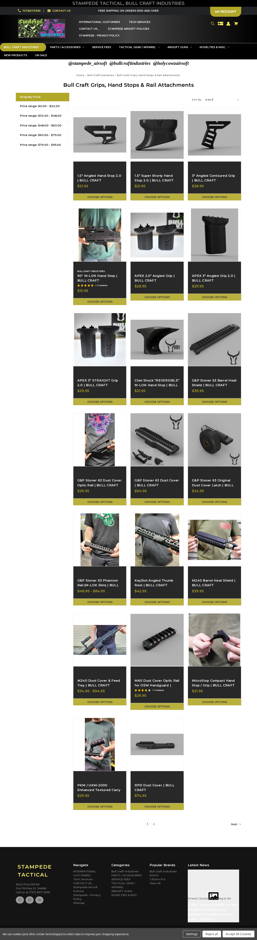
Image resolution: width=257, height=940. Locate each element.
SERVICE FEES (120, 879)
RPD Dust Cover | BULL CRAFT (154, 787)
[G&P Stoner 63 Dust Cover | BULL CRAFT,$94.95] (157, 439)
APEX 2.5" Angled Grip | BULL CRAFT (155, 278)
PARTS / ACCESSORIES (126, 875)
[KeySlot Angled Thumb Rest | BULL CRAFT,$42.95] (157, 539)
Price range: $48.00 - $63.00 (41, 125)
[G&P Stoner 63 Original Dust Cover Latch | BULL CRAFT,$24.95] (214, 439)
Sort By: (197, 99)
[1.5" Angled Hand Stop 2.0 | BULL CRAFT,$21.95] (99, 134)
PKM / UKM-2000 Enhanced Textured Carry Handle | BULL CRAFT (99, 789)
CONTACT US (61, 10)
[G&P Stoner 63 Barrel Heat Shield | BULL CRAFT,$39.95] (214, 339)
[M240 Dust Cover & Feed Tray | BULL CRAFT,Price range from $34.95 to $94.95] (99, 640)
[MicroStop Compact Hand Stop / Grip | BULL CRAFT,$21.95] (214, 640)
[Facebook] (30, 900)
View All (155, 883)
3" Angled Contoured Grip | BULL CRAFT (213, 178)
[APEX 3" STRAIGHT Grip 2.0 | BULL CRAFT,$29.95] (99, 339)
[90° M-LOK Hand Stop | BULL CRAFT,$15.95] (99, 235)
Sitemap (79, 903)
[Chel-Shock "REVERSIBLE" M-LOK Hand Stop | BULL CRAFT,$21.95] (157, 339)
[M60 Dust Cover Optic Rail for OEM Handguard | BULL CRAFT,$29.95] (157, 640)
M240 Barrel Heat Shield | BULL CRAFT (213, 583)
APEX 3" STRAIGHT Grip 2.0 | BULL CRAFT (97, 383)
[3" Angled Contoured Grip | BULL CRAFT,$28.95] (214, 134)
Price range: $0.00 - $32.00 (40, 106)
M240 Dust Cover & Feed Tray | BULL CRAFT (98, 683)
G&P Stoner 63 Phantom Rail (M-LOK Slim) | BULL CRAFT (98, 585)
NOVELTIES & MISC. (124, 895)
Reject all (211, 934)
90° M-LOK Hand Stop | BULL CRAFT (97, 278)
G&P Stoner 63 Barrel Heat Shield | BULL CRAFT (214, 383)
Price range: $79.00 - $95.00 (40, 145)
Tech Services (83, 879)
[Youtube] (39, 900)
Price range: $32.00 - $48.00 (41, 115)
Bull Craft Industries (125, 871)
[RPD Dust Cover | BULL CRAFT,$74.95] (157, 744)
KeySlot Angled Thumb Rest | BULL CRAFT (154, 583)
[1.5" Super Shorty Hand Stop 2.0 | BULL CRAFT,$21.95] (157, 134)
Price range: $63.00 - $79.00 (40, 135)
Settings (192, 934)
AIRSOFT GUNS (121, 891)
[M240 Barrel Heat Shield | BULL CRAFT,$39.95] (214, 539)
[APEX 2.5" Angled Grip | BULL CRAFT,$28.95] (157, 235)
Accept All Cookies (238, 934)
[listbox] (222, 99)
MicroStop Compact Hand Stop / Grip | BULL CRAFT (213, 683)
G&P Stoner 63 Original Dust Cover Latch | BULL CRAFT (213, 485)
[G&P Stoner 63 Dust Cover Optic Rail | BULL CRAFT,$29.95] (99, 439)
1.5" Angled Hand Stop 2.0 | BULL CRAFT (99, 178)
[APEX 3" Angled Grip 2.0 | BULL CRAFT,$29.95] (214, 235)
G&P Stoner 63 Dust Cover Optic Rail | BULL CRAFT (99, 482)
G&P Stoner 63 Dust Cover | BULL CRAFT (157, 482)
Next (234, 824)
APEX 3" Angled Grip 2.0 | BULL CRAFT (213, 278)
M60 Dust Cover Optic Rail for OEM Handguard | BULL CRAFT (157, 685)
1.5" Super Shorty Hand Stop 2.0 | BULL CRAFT (154, 178)
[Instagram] (20, 900)
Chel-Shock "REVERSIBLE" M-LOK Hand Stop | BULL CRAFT (157, 385)
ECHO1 (154, 875)
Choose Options (100, 197)
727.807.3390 (31, 10)
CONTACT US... (83, 883)
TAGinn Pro (158, 879)
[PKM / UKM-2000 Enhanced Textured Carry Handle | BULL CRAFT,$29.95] (99, 744)
